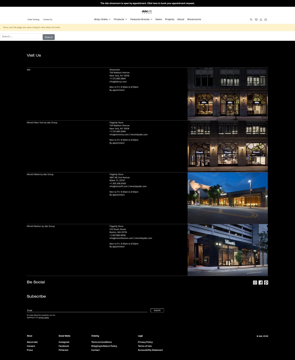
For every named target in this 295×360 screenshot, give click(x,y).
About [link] (180, 19)
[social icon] (255, 283)
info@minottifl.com (119, 186)
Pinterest (63, 350)
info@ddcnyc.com (118, 81)
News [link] (158, 19)
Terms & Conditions (101, 342)
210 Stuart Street (118, 229)
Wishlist (256, 19)
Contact (95, 350)
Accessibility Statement (150, 350)
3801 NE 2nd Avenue (120, 177)
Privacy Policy (145, 342)
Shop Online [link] (101, 19)
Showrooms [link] (194, 19)
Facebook (64, 346)
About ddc (32, 342)
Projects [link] (169, 19)
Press (30, 350)
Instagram (64, 342)
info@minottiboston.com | (122, 238)
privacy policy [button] (44, 317)
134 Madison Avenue (120, 72)
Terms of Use (145, 346)
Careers (31, 346)
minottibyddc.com (139, 134)
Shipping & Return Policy (104, 346)
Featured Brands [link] (139, 19)
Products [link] (119, 19)
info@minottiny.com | (120, 134)
